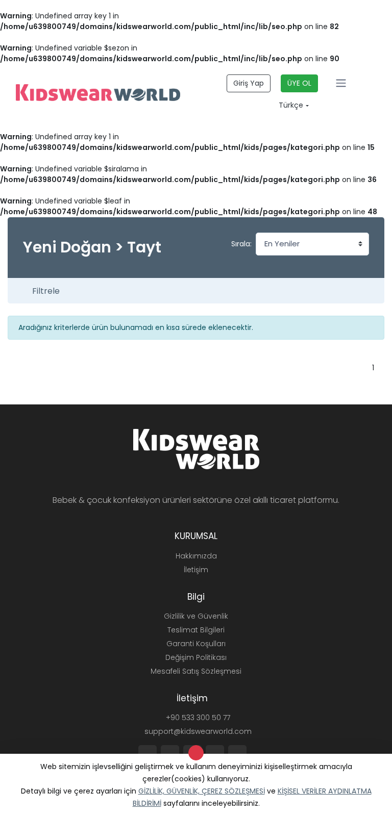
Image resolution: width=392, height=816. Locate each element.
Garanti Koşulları (196, 644)
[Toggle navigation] (341, 83)
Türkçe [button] (290, 105)
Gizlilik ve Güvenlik (196, 616)
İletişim (196, 570)
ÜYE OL (299, 83)
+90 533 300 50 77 (197, 717)
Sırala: (241, 244)
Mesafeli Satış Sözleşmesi (196, 671)
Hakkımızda (196, 556)
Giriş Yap (248, 83)
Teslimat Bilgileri (196, 630)
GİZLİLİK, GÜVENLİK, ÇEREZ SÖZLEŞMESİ (201, 791)
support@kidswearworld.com (197, 731)
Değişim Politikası (196, 657)
